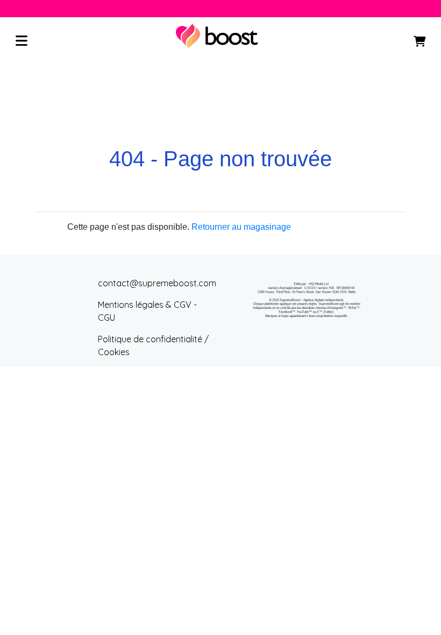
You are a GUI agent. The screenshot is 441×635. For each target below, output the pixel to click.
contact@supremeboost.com (157, 283)
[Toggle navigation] (21, 41)
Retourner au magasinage (241, 226)
